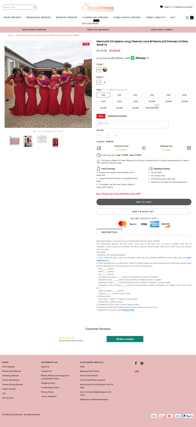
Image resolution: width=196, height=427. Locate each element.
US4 (135, 95)
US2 (119, 95)
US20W (184, 101)
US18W (168, 101)
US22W (103, 108)
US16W (152, 101)
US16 (135, 101)
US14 (119, 101)
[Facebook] (136, 363)
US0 (103, 95)
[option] (34, 29)
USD (137, 371)
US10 (184, 95)
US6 (152, 95)
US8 (168, 95)
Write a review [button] (125, 339)
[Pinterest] (141, 363)
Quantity (100, 130)
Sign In (168, 7)
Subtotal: (100, 141)
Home (10, 35)
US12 (103, 101)
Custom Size (152, 108)
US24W (119, 108)
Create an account (183, 7)
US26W (135, 108)
